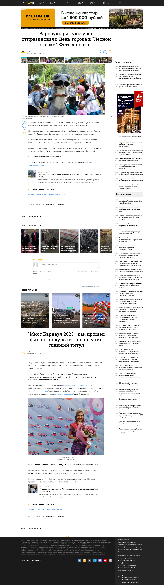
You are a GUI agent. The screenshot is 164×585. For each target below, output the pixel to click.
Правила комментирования (129, 579)
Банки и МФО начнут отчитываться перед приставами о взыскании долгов (130, 367)
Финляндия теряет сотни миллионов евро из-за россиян (129, 400)
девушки (40, 509)
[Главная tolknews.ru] (30, 3)
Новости (45, 3)
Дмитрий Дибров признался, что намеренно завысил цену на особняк (130, 285)
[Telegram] (100, 52)
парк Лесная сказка (55, 194)
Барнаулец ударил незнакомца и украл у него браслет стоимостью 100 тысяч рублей (130, 202)
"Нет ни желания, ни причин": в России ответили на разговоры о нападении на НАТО (130, 232)
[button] (30, 60)
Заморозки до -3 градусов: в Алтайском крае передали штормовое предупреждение (129, 359)
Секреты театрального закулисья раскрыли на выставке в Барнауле (131, 174)
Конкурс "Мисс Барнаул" (54, 509)
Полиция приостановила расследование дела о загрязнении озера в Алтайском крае (130, 376)
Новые (35, 272)
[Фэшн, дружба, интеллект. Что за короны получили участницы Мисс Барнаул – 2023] (32, 492)
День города (41, 194)
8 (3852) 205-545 (124, 565)
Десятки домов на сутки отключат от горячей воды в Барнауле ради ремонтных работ (131, 152)
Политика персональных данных (131, 576)
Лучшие (42, 272)
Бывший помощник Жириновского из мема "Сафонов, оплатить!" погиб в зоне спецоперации (130, 143)
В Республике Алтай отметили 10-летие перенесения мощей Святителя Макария (130, 255)
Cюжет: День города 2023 (43, 189)
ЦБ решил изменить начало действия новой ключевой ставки (131, 180)
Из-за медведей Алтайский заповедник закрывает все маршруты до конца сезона (128, 335)
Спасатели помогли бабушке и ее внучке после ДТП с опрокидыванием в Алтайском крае (130, 77)
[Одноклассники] (110, 52)
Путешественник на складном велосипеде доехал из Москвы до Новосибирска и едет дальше (130, 277)
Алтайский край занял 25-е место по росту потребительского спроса (131, 270)
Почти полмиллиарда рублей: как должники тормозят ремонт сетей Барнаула (131, 431)
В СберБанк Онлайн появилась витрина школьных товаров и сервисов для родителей (129, 327)
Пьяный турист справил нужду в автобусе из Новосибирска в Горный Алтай (130, 86)
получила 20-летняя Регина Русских (77, 385)
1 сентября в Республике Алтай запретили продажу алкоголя (130, 225)
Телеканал (57, 3)
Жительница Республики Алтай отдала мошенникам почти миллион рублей (130, 187)
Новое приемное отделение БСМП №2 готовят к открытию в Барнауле (130, 166)
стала (45, 391)
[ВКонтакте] (105, 52)
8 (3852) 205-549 (124, 567)
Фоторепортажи (31, 53)
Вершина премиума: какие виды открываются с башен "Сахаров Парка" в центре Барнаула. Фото (35, 319)
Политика (84, 3)
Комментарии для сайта (91, 286)
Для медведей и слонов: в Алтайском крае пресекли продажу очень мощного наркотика (128, 318)
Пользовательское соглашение (130, 577)
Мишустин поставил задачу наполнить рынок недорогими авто (129, 209)
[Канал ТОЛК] (61, 204)
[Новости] (50, 204)
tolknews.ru (125, 539)
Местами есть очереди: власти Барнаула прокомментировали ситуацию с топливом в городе (129, 423)
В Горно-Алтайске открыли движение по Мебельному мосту (130, 384)
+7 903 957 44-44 (124, 560)
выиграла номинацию (63, 394)
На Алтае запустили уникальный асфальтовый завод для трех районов (130, 217)
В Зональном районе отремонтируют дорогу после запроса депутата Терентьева (129, 351)
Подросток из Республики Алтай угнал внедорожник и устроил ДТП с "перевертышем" (131, 415)
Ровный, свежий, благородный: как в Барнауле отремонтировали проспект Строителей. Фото (66, 319)
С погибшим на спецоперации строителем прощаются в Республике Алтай (129, 247)
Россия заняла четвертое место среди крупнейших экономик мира (130, 343)
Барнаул (31, 194)
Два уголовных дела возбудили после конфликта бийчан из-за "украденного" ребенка (130, 407)
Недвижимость (111, 3)
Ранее (49, 272)
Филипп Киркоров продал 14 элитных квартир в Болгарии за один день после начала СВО (130, 68)
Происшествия (71, 3)
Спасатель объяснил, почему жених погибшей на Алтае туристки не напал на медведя (129, 391)
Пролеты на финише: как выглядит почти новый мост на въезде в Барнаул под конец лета (95, 319)
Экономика (97, 3)
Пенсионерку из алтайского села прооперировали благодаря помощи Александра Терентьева (130, 263)
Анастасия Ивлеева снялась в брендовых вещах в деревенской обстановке (130, 240)
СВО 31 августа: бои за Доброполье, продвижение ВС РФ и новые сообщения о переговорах (130, 301)
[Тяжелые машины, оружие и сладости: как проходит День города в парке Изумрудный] (32, 177)
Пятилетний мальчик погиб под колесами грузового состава (130, 159)
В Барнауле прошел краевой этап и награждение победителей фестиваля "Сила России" (131, 309)
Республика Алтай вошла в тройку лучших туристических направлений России (131, 293)
